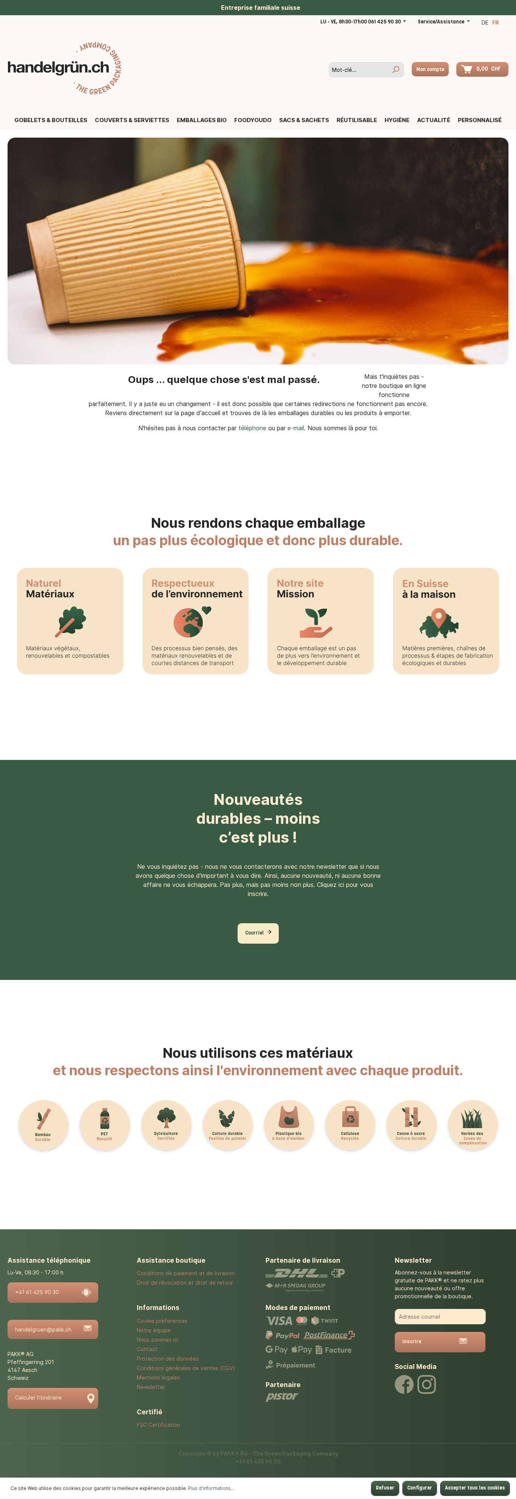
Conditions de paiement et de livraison (186, 1273)
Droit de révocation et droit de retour (185, 1282)
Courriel (254, 933)
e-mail (295, 428)
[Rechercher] (395, 70)
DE (485, 22)
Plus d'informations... (211, 1488)
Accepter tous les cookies (475, 1488)
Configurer (419, 1488)
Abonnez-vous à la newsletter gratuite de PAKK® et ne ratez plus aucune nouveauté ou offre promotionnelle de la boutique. (439, 1284)
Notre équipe (154, 1330)
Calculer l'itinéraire (38, 1397)
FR (495, 22)
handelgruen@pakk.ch (43, 1329)
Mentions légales (158, 1377)
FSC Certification (158, 1424)
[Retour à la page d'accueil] (65, 68)
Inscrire (411, 1342)
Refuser (385, 1488)
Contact (147, 1349)
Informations (158, 1307)
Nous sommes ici (157, 1339)
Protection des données (168, 1358)
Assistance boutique (171, 1260)
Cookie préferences (162, 1321)
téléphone (252, 428)
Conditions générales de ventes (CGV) (186, 1368)
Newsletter (151, 1387)
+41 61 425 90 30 (37, 1292)
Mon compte (430, 70)
